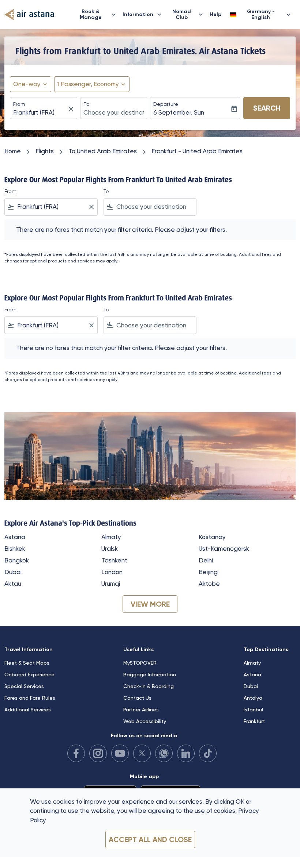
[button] (92, 84)
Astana (14, 537)
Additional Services (27, 709)
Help (215, 14)
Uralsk (109, 548)
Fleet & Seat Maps (26, 663)
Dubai (13, 572)
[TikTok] (208, 753)
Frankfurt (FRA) (34, 112)
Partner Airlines (141, 709)
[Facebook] (76, 753)
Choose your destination (113, 112)
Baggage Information (149, 674)
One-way (27, 84)
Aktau (12, 583)
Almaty (111, 537)
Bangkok (16, 560)
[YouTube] (120, 753)
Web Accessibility (144, 721)
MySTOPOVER (140, 663)
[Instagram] (98, 753)
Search (267, 108)
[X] (142, 753)
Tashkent (114, 560)
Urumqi (110, 583)
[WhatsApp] (164, 753)
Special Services (24, 686)
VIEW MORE (150, 604)
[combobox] (51, 207)
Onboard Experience (29, 674)
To (86, 104)
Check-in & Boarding (148, 686)
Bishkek (14, 548)
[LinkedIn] (186, 753)
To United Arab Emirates (102, 151)
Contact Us (137, 698)
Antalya (253, 698)
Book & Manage (99, 14)
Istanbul (253, 709)
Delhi (206, 560)
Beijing (208, 572)
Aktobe (209, 583)
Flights (44, 151)
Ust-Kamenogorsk (224, 548)
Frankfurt (254, 721)
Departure (165, 104)
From (19, 104)
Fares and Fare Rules (29, 698)
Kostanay (212, 537)
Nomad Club (188, 14)
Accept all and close (150, 839)
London (112, 572)
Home (12, 151)
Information (143, 14)
